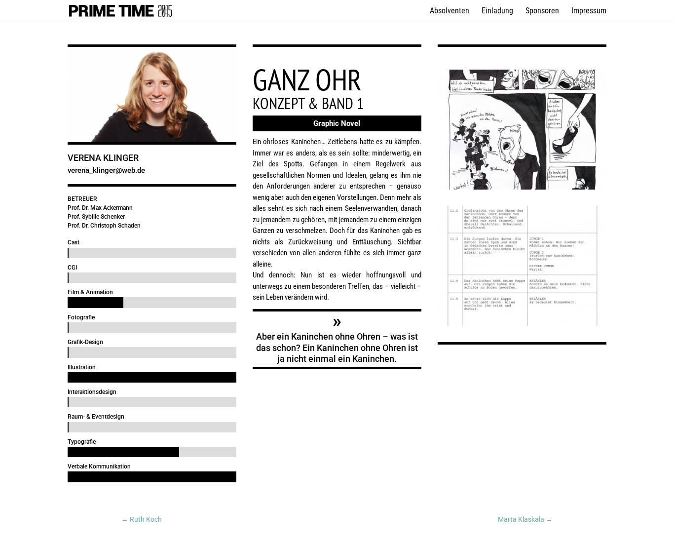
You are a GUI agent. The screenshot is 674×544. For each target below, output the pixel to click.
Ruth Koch (141, 519)
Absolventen (449, 11)
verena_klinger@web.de (106, 170)
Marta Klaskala (525, 519)
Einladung (497, 11)
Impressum (588, 11)
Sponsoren (542, 11)
